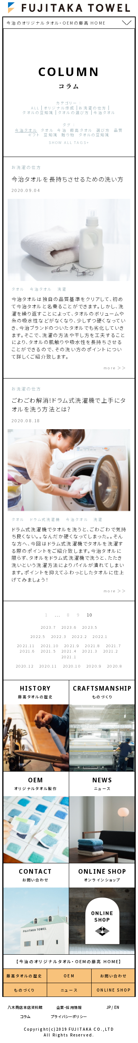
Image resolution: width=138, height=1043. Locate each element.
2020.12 (25, 666)
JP (109, 1007)
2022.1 (100, 636)
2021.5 (48, 651)
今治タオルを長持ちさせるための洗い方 (68, 179)
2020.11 (48, 666)
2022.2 (79, 636)
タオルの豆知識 (38, 112)
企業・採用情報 (69, 1007)
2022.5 (38, 636)
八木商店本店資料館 (25, 1007)
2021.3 (89, 651)
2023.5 (89, 627)
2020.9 (94, 666)
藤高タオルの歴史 (25, 976)
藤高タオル (81, 130)
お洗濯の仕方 (93, 108)
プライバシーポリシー (69, 1016)
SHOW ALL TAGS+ (69, 142)
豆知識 (51, 134)
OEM (69, 976)
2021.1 (69, 657)
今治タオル (105, 112)
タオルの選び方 (73, 112)
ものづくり (24, 990)
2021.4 (69, 651)
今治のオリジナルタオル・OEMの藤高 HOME (56, 23)
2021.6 (27, 651)
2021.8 (92, 645)
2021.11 (26, 645)
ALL (35, 108)
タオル (47, 130)
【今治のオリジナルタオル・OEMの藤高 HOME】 (69, 961)
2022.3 (58, 636)
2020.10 (72, 666)
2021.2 (110, 651)
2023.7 (48, 627)
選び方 (103, 130)
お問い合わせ (114, 976)
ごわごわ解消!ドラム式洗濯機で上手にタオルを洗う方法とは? (69, 404)
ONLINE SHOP (114, 990)
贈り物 (67, 134)
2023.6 (69, 627)
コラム (25, 1016)
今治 (61, 130)
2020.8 (114, 666)
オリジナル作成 (59, 108)
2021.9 (71, 645)
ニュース (69, 990)
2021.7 (113, 645)
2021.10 (50, 645)
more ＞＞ (115, 367)
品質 (118, 130)
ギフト (34, 134)
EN (116, 1007)
